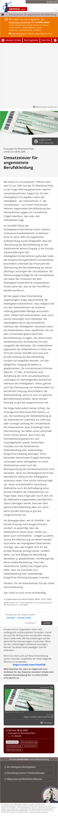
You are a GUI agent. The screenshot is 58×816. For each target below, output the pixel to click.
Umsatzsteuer (30, 746)
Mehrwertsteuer (14, 749)
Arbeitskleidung (14, 746)
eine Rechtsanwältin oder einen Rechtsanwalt (26, 810)
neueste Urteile (13, 40)
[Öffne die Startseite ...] (22, 6)
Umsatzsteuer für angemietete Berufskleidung (32, 14)
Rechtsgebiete (31, 40)
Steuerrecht (12, 742)
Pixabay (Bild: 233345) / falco (48, 110)
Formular (45, 812)
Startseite (10, 617)
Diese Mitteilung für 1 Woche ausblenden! (31, 34)
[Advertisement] (29, 75)
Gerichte (45, 40)
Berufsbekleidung (29, 742)
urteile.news (17, 804)
